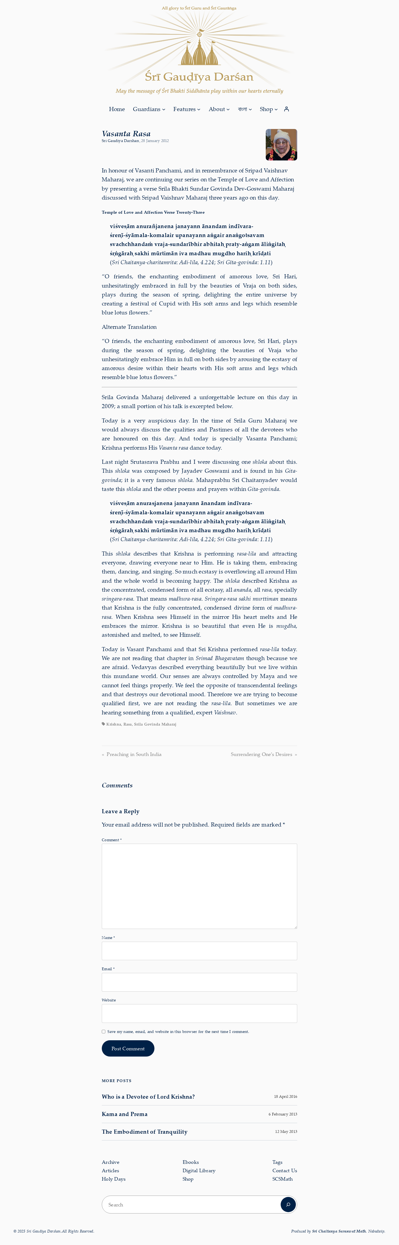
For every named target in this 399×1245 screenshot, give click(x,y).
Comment (112, 839)
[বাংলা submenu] (250, 109)
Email (108, 968)
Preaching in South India (134, 754)
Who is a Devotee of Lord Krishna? (148, 1096)
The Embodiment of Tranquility (145, 1131)
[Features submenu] (198, 109)
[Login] (287, 109)
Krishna (113, 724)
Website (109, 1000)
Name (108, 937)
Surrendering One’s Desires (261, 754)
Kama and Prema (125, 1114)
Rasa (127, 724)
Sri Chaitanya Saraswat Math (339, 1231)
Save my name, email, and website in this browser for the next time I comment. (178, 1031)
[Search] (288, 1204)
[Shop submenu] (276, 109)
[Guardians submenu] (163, 109)
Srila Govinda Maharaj (155, 724)
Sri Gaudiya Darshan (120, 140)
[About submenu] (228, 109)
